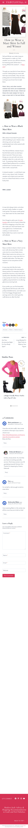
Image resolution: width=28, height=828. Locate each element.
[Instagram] (7, 325)
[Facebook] (4, 325)
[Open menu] (3, 2)
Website (5, 570)
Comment (6, 533)
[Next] (23, 382)
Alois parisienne (13, 422)
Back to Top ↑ (19, 820)
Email (5, 563)
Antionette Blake (13, 502)
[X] (10, 325)
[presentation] (14, 376)
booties (5, 329)
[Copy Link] (16, 325)
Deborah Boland (15, 452)
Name (5, 555)
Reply (5, 443)
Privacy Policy (23, 825)
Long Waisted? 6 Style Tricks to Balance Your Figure (21, 342)
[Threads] (13, 325)
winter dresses (18, 329)
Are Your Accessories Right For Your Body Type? (7, 342)
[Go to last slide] (4, 382)
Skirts (11, 329)
